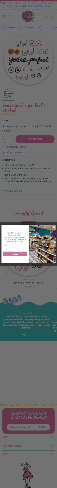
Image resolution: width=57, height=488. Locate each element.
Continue (15, 254)
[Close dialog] (54, 227)
